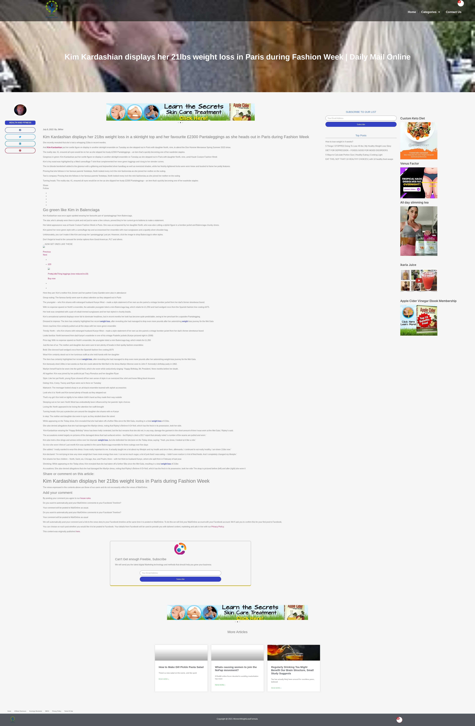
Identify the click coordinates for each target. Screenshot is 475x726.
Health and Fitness (20, 123)
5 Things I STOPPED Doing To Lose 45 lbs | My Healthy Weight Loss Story (358, 146)
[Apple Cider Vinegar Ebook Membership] (418, 335)
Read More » (164, 679)
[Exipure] (418, 197)
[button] (20, 130)
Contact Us (453, 12)
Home (412, 12)
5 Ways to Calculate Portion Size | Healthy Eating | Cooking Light (353, 155)
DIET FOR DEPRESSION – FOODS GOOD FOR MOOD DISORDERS (356, 150)
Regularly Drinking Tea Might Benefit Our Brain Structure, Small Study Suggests (292, 670)
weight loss (105, 321)
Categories (428, 12)
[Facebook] (461, 3)
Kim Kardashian (54, 147)
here (78, 531)
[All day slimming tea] (418, 255)
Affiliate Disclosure (20, 711)
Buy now (52, 278)
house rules (85, 498)
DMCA (47, 711)
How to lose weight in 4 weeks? (339, 142)
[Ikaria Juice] (418, 291)
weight (185, 321)
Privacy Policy (217, 527)
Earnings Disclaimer (35, 711)
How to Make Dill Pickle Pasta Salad (181, 667)
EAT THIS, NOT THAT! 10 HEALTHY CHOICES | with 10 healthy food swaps (359, 159)
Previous (47, 252)
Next (45, 255)
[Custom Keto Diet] (418, 158)
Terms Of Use (68, 711)
